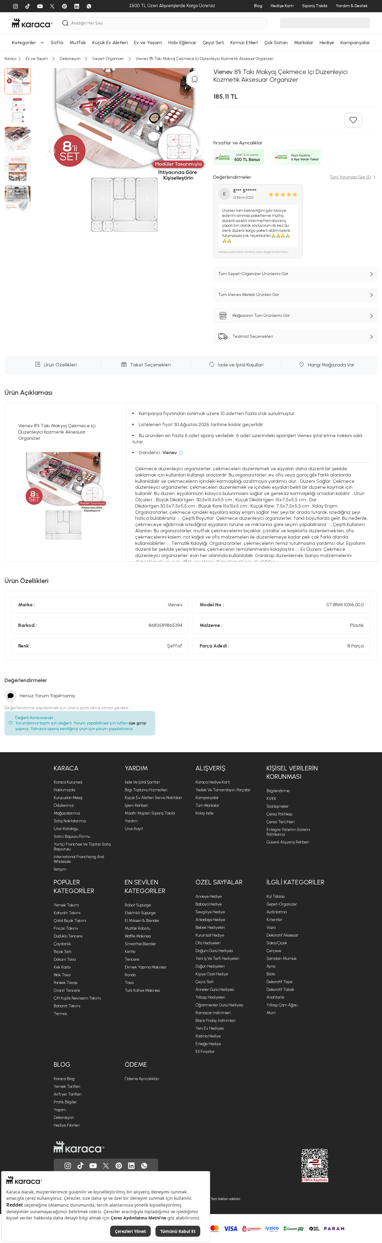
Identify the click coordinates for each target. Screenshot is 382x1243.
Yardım (131, 820)
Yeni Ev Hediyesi (209, 1028)
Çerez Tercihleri (281, 821)
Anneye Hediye (208, 896)
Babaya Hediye (208, 904)
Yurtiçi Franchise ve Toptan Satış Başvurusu (82, 847)
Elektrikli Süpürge (140, 912)
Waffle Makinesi (138, 936)
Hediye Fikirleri (67, 1125)
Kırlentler (274, 919)
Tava (129, 982)
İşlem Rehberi (136, 805)
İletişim (60, 869)
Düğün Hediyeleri (210, 966)
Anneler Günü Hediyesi (214, 989)
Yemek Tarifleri (67, 1086)
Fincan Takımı (66, 928)
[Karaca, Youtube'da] (93, 1165)
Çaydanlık (62, 943)
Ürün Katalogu (66, 828)
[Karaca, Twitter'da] (106, 1165)
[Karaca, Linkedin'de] (131, 1165)
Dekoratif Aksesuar (282, 935)
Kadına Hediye (208, 1036)
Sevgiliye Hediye (210, 911)
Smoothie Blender (140, 943)
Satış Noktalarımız (70, 820)
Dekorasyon (64, 1117)
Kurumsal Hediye (209, 935)
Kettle (130, 951)
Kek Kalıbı (62, 967)
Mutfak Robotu (137, 928)
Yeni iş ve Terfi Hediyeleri (217, 958)
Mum (271, 1012)
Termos (60, 1013)
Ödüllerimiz (64, 805)
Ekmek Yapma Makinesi (145, 967)
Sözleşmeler (278, 806)
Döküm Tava (65, 959)
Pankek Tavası (66, 982)
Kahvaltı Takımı (67, 912)
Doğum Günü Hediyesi (214, 950)
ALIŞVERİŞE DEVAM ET (190, 43)
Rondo (130, 974)
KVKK (271, 798)
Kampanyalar (207, 797)
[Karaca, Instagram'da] (68, 1165)
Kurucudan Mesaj (68, 797)
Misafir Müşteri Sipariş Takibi (150, 813)
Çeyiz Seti (204, 981)
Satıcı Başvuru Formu (72, 836)
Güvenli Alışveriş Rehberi (288, 842)
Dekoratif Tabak (280, 989)
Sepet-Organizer (282, 904)
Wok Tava (62, 974)
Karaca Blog (64, 1078)
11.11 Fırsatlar (205, 1051)
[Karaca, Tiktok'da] (80, 1165)
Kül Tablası (276, 896)
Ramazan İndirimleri (213, 1012)
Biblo (271, 974)
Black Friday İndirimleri (215, 1020)
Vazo (271, 927)
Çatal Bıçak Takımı (70, 920)
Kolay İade (204, 813)
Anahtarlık (275, 997)
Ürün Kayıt (134, 828)
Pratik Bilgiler (65, 1102)
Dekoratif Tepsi (279, 981)
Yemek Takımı (66, 905)
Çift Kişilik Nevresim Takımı (77, 998)
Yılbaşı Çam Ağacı (282, 1005)
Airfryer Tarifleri (67, 1094)
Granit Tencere (67, 990)
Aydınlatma (276, 911)
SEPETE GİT (191, 58)
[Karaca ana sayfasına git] (79, 1147)
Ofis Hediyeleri (208, 943)
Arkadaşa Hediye (210, 919)
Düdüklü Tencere (68, 936)
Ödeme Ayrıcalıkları (142, 1078)
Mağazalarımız (67, 813)
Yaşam (60, 1109)
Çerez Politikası (279, 814)
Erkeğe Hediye (208, 1043)
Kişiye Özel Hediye (211, 974)
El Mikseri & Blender (142, 920)
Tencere (132, 959)
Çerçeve (274, 950)
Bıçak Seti (62, 951)
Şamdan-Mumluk (282, 958)
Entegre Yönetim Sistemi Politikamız (288, 832)
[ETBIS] (304, 1165)
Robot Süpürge (138, 905)
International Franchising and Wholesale (79, 859)
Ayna (271, 966)
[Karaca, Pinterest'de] (119, 1165)
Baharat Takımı (67, 1005)
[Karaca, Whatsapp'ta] (144, 1165)
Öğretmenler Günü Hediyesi (219, 1005)
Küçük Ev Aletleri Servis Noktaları (153, 797)
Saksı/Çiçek (277, 943)
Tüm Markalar (207, 805)
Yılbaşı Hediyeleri (210, 997)
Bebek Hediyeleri (210, 927)
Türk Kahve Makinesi (142, 990)
